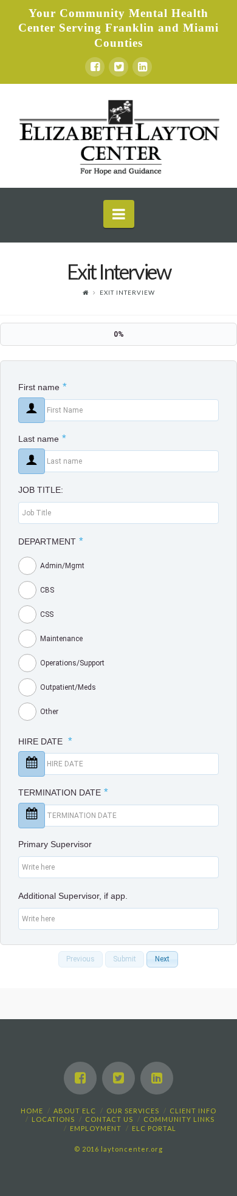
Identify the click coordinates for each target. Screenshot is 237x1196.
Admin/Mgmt (62, 566)
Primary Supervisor (55, 844)
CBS (47, 590)
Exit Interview (127, 292)
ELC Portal (154, 1128)
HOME (32, 1111)
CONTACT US (109, 1119)
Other (49, 711)
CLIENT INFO (193, 1111)
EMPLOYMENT (96, 1128)
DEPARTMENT (50, 541)
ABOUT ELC (74, 1111)
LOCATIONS (53, 1119)
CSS (46, 614)
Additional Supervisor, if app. (73, 896)
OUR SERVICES (132, 1111)
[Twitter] (118, 67)
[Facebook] (95, 67)
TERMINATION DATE (63, 792)
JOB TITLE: (40, 490)
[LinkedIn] (142, 67)
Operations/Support (72, 663)
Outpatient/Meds (68, 687)
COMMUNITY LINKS (179, 1119)
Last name (42, 438)
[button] (80, 959)
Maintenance (61, 638)
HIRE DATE (45, 741)
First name (42, 387)
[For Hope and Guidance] (118, 136)
